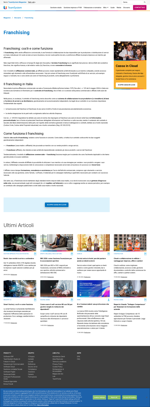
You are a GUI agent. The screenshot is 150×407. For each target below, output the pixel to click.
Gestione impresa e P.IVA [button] (73, 8)
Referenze (31, 364)
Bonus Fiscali (8, 384)
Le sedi (30, 362)
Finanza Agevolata (10, 381)
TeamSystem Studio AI (12, 359)
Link (54, 376)
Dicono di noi (32, 367)
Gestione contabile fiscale (13, 369)
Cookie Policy (57, 367)
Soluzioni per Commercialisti (14, 364)
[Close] (146, 397)
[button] (31, 2)
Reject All (114, 397)
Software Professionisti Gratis (12, 378)
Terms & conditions (59, 362)
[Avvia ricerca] (144, 2)
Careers (31, 374)
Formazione (32, 377)
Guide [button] (113, 8)
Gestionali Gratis (9, 374)
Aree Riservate (58, 359)
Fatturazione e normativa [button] (92, 8)
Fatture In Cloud (9, 362)
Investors (31, 372)
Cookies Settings (99, 397)
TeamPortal (57, 379)
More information (43, 405)
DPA (78, 357)
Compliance (32, 369)
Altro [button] (105, 8)
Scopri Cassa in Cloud (56, 205)
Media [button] (119, 8)
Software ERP (9, 357)
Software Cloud (9, 367)
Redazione (14, 274)
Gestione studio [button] (56, 8)
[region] (75, 397)
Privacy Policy (58, 364)
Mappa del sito (58, 374)
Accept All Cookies (129, 397)
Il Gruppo (31, 357)
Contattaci (140, 7)
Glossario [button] (126, 8)
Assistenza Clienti (59, 357)
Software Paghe (9, 372)
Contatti (31, 359)
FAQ (78, 359)
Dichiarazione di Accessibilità (58, 370)
